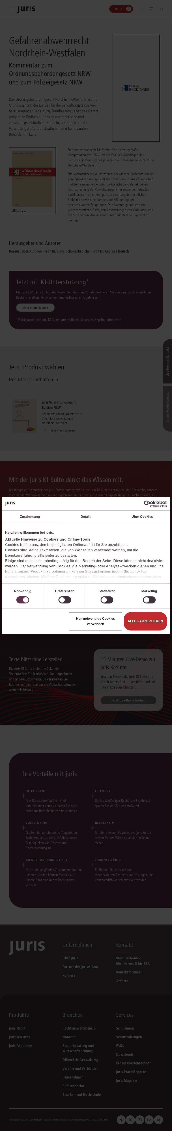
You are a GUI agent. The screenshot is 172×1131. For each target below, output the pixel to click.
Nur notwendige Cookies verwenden (95, 621)
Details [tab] (86, 516)
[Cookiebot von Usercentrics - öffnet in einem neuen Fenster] (147, 503)
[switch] (64, 600)
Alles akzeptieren (145, 621)
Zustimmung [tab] (30, 516)
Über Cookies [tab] (142, 516)
